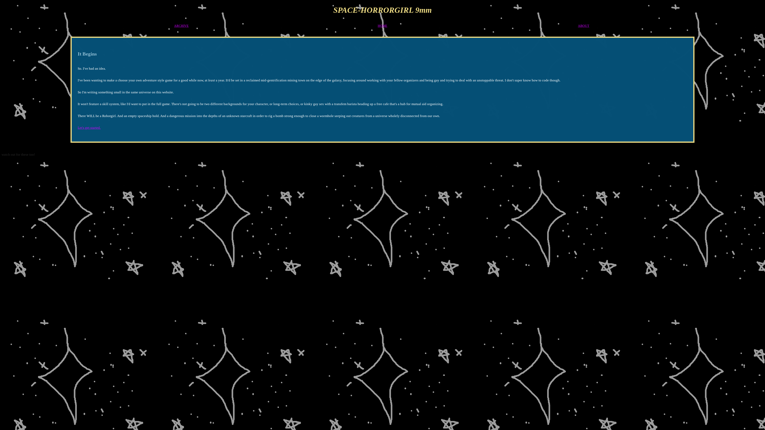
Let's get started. (89, 128)
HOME (382, 25)
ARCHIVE (181, 25)
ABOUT (583, 25)
